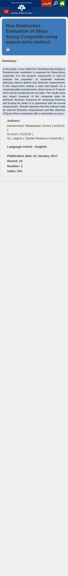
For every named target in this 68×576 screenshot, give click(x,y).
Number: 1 (15, 166)
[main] (34, 100)
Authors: (13, 120)
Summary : (10, 61)
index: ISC (14, 171)
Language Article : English (27, 146)
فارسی (47, 3)
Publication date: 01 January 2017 (32, 156)
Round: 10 (14, 161)
